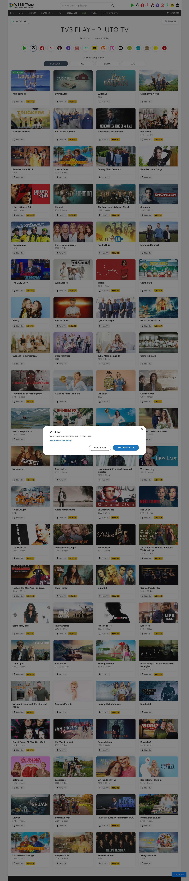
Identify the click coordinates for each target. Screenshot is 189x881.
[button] (126, 448)
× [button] (142, 429)
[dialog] (94, 440)
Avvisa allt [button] (100, 447)
